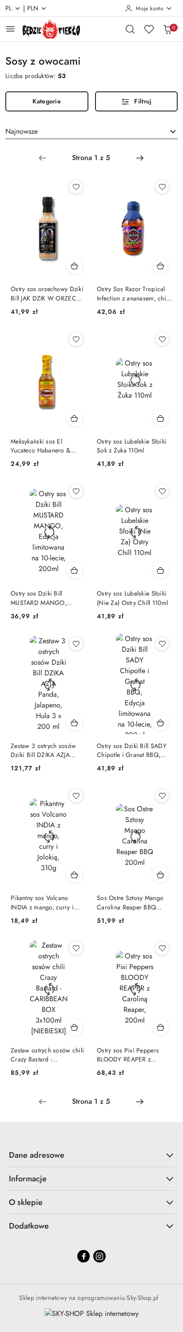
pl (8, 8)
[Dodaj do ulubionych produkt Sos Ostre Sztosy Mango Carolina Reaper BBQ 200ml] (162, 795)
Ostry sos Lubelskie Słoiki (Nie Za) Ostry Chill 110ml (132, 598)
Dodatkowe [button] (29, 1226)
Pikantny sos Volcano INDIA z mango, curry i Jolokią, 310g (42, 902)
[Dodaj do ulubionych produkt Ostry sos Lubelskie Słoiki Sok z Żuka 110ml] (162, 339)
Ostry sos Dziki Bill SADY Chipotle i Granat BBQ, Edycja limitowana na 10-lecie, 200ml (132, 750)
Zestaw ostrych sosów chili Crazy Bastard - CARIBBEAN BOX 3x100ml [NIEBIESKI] (47, 1055)
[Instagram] (99, 1256)
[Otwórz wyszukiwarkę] (130, 29)
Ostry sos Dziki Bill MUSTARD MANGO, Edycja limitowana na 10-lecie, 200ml (45, 598)
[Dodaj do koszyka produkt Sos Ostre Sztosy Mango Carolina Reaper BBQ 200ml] (161, 875)
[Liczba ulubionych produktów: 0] (149, 29)
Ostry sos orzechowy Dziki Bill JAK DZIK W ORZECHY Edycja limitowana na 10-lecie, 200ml (47, 293)
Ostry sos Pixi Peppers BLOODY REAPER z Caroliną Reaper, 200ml (130, 1055)
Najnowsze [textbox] (21, 131)
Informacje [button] (28, 1178)
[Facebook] (83, 1256)
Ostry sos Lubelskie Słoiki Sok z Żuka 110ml (132, 446)
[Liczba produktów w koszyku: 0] (167, 29)
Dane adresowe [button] (36, 1155)
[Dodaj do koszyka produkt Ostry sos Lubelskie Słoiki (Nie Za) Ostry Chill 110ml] (161, 570)
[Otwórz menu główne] (10, 29)
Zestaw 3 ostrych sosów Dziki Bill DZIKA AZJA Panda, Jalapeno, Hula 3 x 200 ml (46, 750)
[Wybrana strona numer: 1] (91, 158)
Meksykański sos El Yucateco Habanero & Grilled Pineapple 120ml (44, 446)
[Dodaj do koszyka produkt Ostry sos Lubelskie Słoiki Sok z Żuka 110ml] (161, 418)
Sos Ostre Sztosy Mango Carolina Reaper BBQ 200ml (130, 902)
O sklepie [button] (26, 1202)
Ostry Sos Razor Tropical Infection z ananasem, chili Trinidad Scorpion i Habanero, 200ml (133, 293)
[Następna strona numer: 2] (140, 158)
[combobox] (91, 131)
